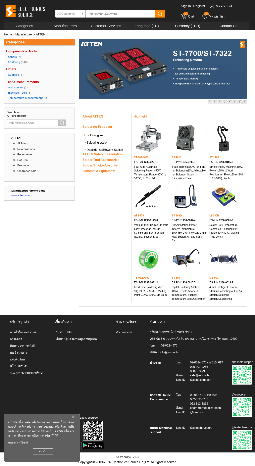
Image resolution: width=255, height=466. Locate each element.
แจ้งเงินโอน (17, 359)
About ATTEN (92, 116)
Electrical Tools (17, 92)
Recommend (25, 154)
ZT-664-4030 (141, 157)
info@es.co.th (169, 352)
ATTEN (40, 34)
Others (12, 56)
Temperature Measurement (25, 97)
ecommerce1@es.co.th (205, 407)
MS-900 (213, 277)
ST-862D (177, 215)
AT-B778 (139, 215)
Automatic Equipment (98, 171)
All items (22, 143)
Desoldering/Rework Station (105, 149)
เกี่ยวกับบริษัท (63, 332)
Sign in (186, 6)
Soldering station (97, 142)
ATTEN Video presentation (102, 154)
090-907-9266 (199, 366)
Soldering (14, 62)
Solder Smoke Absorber (100, 165)
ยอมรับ (43, 451)
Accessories (15, 87)
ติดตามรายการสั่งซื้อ (23, 346)
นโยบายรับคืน (19, 366)
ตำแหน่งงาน (124, 332)
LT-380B (214, 215)
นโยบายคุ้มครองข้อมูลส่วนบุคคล (76, 339)
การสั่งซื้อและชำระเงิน (24, 332)
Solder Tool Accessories (100, 160)
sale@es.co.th (199, 375)
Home (8, 34)
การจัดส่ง (16, 339)
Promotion (23, 165)
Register (199, 6)
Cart (189, 16)
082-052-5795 (199, 399)
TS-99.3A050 (141, 277)
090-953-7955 (199, 371)
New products (26, 149)
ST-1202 (214, 157)
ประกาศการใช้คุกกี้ (18, 442)
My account (224, 6)
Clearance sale (26, 170)
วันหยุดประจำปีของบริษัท (26, 373)
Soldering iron (95, 135)
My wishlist (216, 16)
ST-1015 (176, 157)
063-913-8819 (199, 403)
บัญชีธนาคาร (18, 352)
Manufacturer (24, 34)
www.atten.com (20, 195)
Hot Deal (22, 160)
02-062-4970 (169, 345)
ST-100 (176, 277)
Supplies (13, 74)
